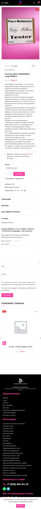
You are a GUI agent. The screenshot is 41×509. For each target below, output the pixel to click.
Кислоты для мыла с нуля (11, 455)
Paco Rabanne (10, 70)
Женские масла (8, 433)
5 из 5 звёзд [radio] (20, 241)
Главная (7, 66)
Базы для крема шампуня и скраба (15, 463)
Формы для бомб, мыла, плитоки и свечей (17, 465)
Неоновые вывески (9, 446)
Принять (20, 506)
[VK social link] (22, 190)
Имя (3, 266)
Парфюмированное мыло (11, 448)
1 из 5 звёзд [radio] (14, 241)
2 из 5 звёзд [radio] (15, 241)
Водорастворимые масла (11, 460)
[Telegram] (8, 489)
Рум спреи (6, 436)
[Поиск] (34, 3)
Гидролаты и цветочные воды (13, 453)
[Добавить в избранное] (36, 311)
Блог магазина (7, 405)
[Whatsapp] (4, 489)
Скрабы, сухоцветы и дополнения (14, 468)
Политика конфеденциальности (14, 410)
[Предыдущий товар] (31, 66)
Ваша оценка (6, 241)
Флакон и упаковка (9, 473)
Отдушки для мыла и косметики (14, 423)
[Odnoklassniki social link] (18, 190)
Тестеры (14, 66)
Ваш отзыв (5, 244)
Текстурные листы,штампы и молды (15, 475)
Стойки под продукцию (11, 451)
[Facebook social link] (16, 190)
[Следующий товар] (35, 66)
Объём (7, 164)
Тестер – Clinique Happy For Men (20, 347)
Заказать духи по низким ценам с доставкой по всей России (20, 388)
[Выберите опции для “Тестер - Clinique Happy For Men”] (4, 343)
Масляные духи (8, 426)
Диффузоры (7, 438)
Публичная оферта (9, 413)
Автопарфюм (7, 443)
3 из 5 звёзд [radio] (17, 241)
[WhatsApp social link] (20, 190)
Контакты (6, 408)
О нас (5, 400)
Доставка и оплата (9, 415)
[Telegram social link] (25, 190)
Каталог (5, 403)
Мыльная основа (8, 470)
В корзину (19, 174)
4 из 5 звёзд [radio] (18, 241)
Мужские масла (8, 431)
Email (3, 274)
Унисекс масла (8, 428)
